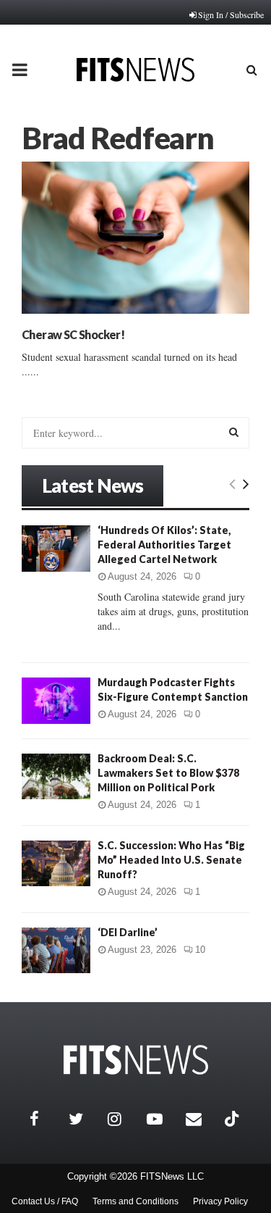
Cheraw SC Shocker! (73, 334)
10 (200, 949)
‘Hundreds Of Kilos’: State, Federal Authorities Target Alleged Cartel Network (164, 544)
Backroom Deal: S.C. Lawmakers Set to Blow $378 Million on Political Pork (168, 772)
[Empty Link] (232, 483)
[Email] (202, 1119)
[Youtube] (162, 1119)
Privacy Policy (220, 1201)
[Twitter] (84, 1119)
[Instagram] (123, 1119)
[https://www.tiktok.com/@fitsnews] (233, 1119)
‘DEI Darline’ (128, 932)
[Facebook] (45, 1119)
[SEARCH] (233, 431)
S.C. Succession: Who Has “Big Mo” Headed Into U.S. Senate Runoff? (171, 859)
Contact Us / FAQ (45, 1201)
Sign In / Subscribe (231, 14)
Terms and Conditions (135, 1201)
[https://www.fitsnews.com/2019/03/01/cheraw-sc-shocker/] (135, 238)
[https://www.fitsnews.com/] (136, 1059)
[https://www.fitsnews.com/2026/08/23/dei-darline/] (56, 950)
